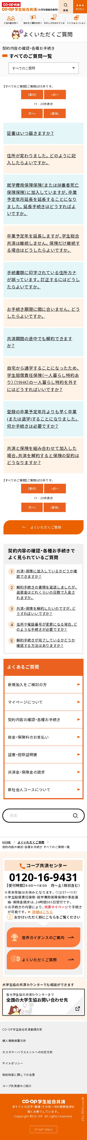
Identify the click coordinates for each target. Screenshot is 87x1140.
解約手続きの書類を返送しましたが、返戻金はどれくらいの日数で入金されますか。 (46, 592)
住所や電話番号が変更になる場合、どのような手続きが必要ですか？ (46, 627)
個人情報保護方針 (14, 1040)
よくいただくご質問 (31, 842)
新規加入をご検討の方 (27, 684)
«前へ (55, 94)
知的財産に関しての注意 (18, 1075)
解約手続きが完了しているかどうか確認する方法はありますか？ (45, 643)
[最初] (32, 94)
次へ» (32, 113)
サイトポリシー (12, 1063)
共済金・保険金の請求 (26, 772)
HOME (6, 842)
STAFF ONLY (43, 1129)
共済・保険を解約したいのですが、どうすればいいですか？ (46, 611)
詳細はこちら (42, 911)
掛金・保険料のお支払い (28, 737)
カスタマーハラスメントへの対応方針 (27, 1052)
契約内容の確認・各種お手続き (34, 719)
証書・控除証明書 (22, 754)
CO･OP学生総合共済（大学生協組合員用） (30, 6)
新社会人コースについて (29, 789)
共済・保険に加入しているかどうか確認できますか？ (46, 573)
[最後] (55, 113)
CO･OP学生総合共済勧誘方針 (22, 1029)
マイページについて (25, 702)
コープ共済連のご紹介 (17, 1086)
